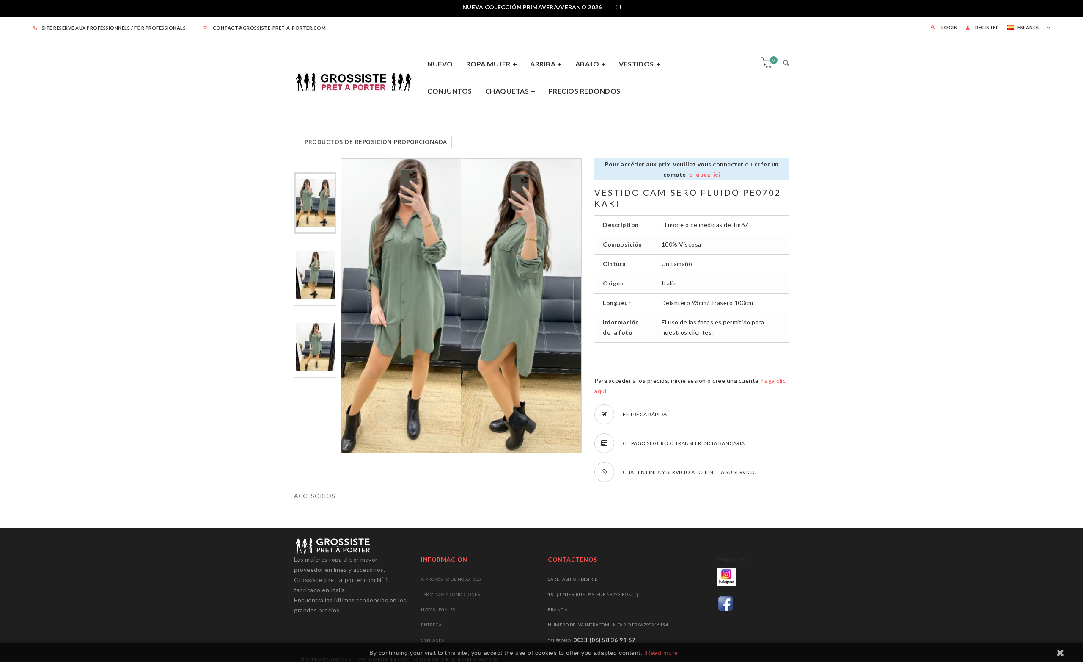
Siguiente (315, 449)
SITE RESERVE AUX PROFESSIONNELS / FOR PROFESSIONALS (114, 27)
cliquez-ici (704, 174)
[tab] (541, 8)
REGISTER (986, 27)
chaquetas (507, 91)
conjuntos (449, 91)
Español (1028, 27)
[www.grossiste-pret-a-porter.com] (357, 80)
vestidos (636, 64)
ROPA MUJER (488, 64)
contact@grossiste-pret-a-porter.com (269, 27)
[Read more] (662, 652)
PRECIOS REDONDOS (585, 91)
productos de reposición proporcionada (376, 142)
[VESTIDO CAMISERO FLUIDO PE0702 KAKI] (315, 202)
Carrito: (773, 60)
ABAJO (587, 64)
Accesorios (314, 495)
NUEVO (440, 64)
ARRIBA (542, 64)
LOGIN (948, 27)
